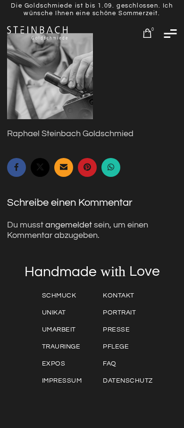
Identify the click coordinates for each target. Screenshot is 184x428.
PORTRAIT (119, 312)
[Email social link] (63, 167)
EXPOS (54, 363)
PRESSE (116, 329)
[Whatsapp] (47, 404)
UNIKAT (54, 312)
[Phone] (92, 404)
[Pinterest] (114, 404)
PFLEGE (116, 346)
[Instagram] (137, 404)
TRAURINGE (61, 346)
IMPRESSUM (62, 380)
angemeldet (68, 224)
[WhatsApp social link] (110, 167)
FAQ (110, 363)
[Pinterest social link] (87, 167)
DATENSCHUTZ (128, 380)
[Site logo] (37, 32)
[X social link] (40, 167)
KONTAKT (118, 295)
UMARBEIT (59, 329)
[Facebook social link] (16, 167)
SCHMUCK (59, 295)
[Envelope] (69, 404)
